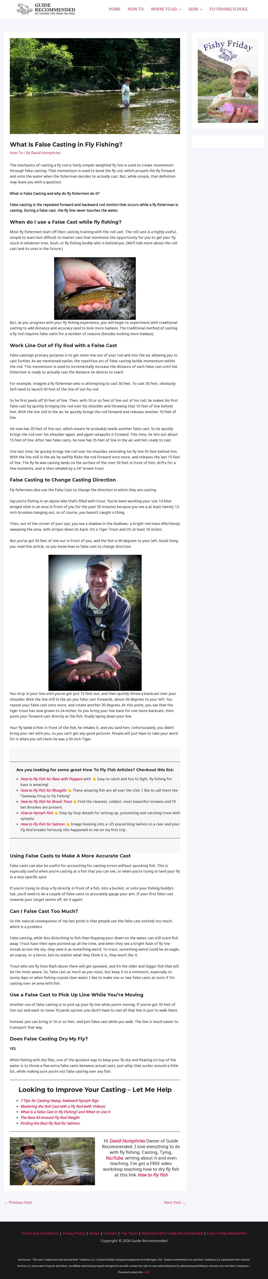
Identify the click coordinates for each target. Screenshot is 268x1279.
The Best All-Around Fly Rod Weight (49, 1117)
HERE (147, 1272)
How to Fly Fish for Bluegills (43, 790)
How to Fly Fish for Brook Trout (46, 801)
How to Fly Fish (152, 1175)
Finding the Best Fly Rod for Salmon (49, 1123)
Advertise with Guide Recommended (172, 1233)
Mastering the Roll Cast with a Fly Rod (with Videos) (62, 1106)
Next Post (175, 1202)
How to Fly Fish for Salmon (42, 824)
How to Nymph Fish (36, 812)
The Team (129, 1233)
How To (16, 152)
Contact (110, 1233)
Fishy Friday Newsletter (227, 1233)
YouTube (114, 1158)
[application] (179, 9)
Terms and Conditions (39, 1233)
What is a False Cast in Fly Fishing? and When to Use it (65, 1111)
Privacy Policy (73, 1233)
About (94, 1233)
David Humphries (127, 1141)
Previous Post (18, 1202)
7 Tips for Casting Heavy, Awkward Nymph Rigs (59, 1100)
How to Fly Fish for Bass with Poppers (51, 778)
